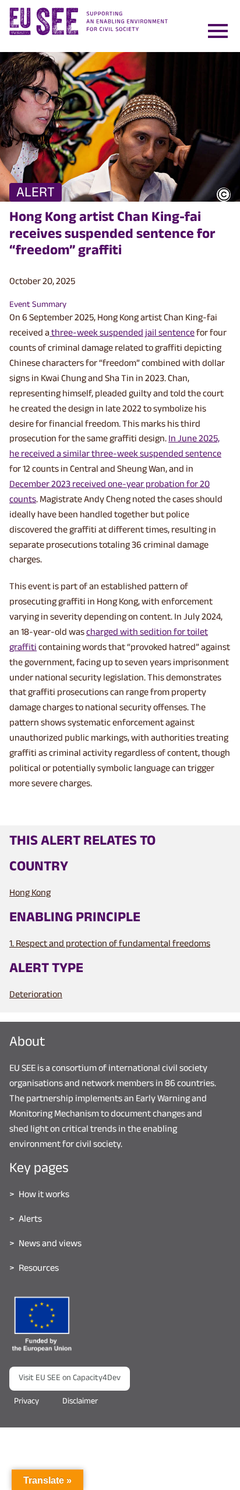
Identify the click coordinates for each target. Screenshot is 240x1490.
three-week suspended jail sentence (122, 334)
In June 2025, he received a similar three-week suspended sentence (115, 447)
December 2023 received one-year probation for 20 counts (109, 493)
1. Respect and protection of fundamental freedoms (109, 945)
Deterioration (35, 996)
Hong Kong (30, 894)
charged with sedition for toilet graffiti (108, 640)
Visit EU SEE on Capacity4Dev (70, 1378)
